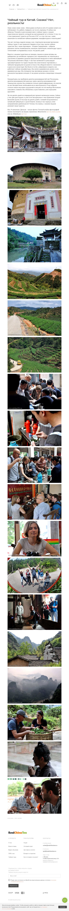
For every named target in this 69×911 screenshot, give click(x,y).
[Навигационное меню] (66, 3)
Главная (11, 9)
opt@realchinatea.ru (49, 851)
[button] (53, 3)
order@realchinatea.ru (50, 845)
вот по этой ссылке (53, 112)
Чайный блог (21, 9)
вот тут (23, 114)
